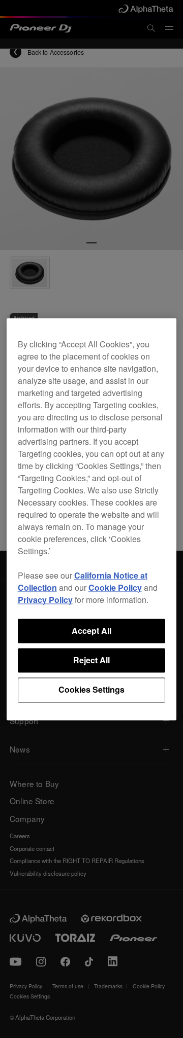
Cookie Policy (115, 587)
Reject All (91, 660)
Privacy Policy (45, 599)
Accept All (91, 630)
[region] (92, 519)
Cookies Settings (91, 690)
